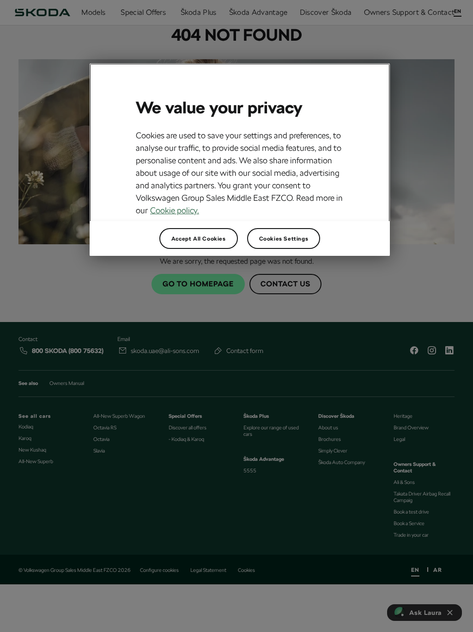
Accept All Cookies (198, 238)
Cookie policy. (174, 210)
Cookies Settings (284, 238)
